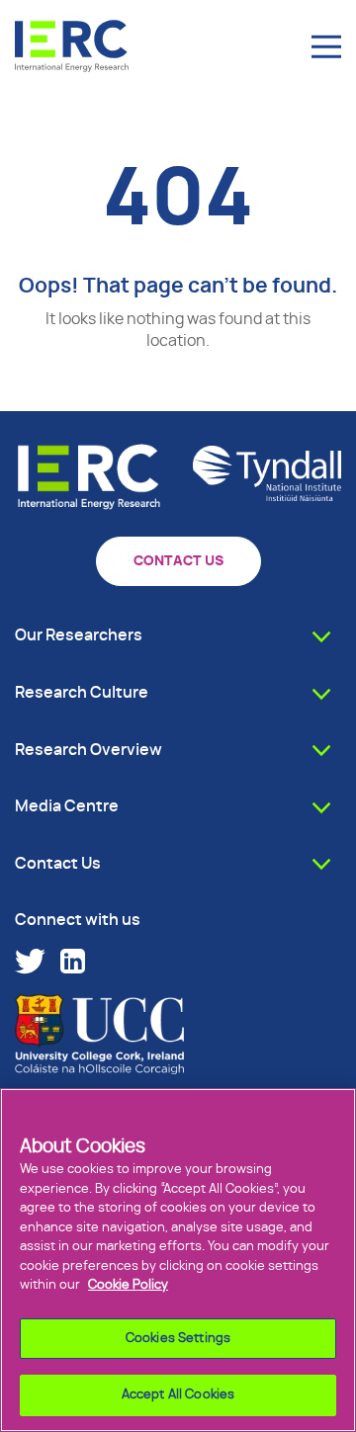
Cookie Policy (128, 1285)
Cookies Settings (178, 1338)
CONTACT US (178, 561)
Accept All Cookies (178, 1395)
